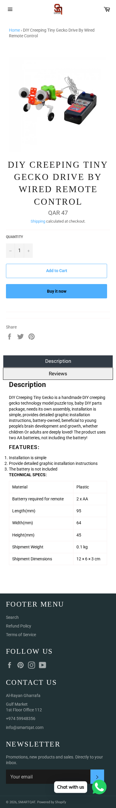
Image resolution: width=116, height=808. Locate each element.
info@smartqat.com (24, 727)
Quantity (14, 237)
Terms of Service (21, 634)
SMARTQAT (26, 802)
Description (58, 361)
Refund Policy (18, 626)
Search (12, 617)
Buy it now (56, 291)
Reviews (58, 374)
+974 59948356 (20, 718)
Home (14, 30)
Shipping (38, 221)
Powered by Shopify (51, 802)
